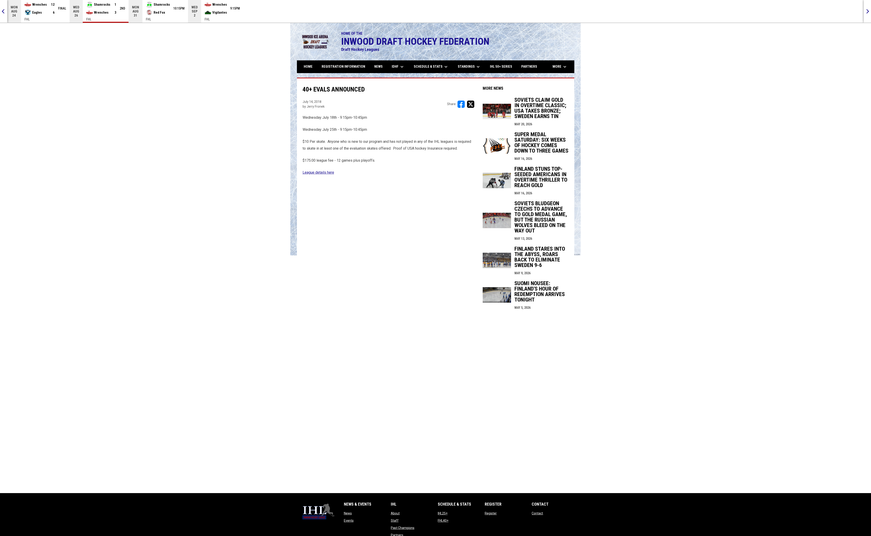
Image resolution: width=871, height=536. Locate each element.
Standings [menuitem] (469, 66)
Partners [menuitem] (529, 66)
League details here (318, 172)
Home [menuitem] (308, 66)
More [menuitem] (560, 66)
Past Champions (402, 528)
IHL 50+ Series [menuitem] (501, 66)
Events (349, 520)
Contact (537, 513)
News (348, 513)
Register (491, 513)
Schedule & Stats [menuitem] (431, 66)
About (395, 513)
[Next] (867, 11)
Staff (395, 520)
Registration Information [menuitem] (343, 66)
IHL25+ (443, 513)
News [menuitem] (378, 66)
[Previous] (3, 11)
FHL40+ (443, 520)
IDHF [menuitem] (398, 66)
